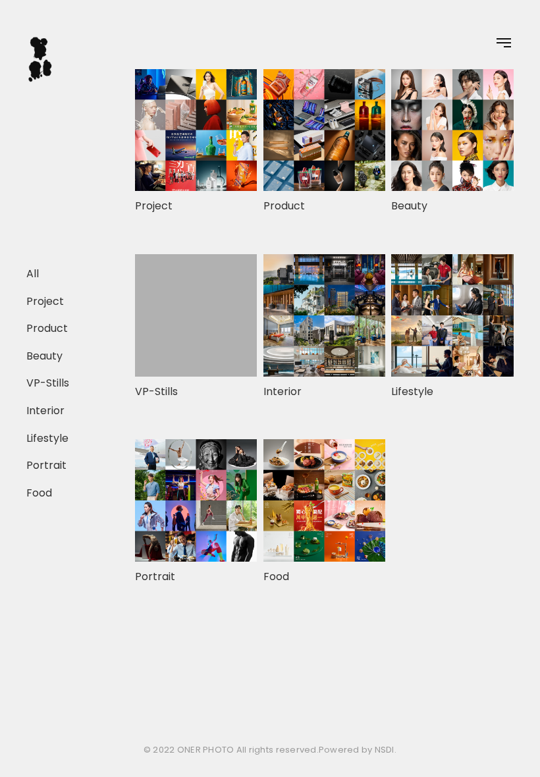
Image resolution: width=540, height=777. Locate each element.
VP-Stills (47, 382)
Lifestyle (47, 437)
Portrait (46, 465)
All (32, 273)
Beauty (44, 355)
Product (47, 328)
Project (45, 300)
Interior (45, 410)
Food (39, 492)
